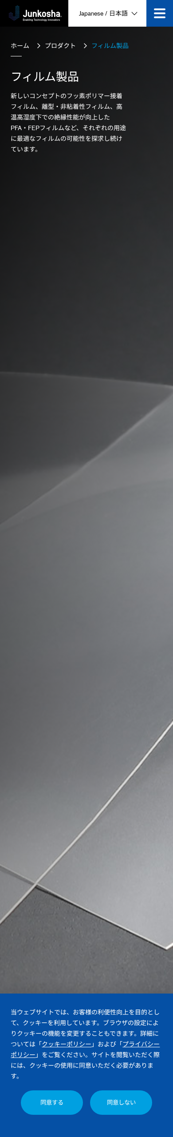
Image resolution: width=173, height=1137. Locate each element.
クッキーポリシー (66, 1044)
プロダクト (60, 45)
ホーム (20, 45)
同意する (51, 1102)
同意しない (121, 1102)
